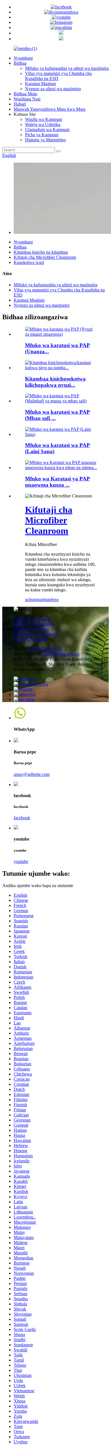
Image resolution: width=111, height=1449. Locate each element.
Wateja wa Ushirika (42, 124)
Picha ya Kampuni (41, 134)
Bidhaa (20, 63)
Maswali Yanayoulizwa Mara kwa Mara (49, 109)
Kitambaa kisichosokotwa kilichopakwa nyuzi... (55, 382)
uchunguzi (34, 599)
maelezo (51, 599)
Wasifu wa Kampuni (43, 119)
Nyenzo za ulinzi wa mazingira (53, 88)
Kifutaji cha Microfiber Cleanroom (45, 257)
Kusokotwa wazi (29, 262)
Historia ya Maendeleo (45, 139)
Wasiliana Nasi (27, 98)
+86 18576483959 (44, 648)
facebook (22, 817)
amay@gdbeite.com (62, 654)
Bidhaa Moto (25, 93)
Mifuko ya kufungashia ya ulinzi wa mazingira (67, 68)
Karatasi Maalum (40, 83)
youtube (21, 861)
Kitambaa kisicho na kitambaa (41, 252)
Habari (20, 104)
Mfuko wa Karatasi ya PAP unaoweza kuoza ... (57, 482)
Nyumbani (23, 58)
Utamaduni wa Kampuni (47, 129)
